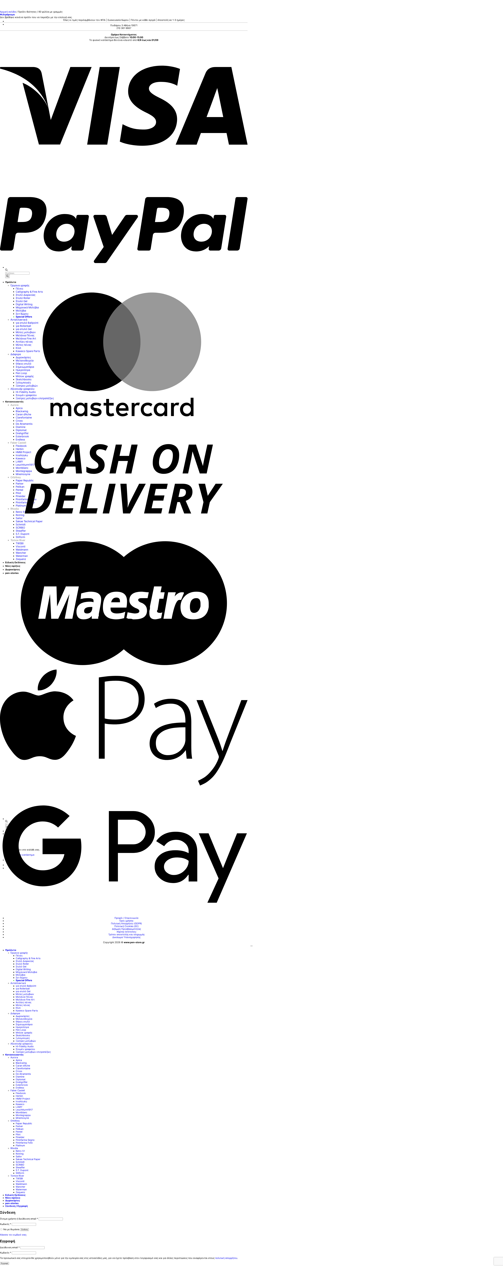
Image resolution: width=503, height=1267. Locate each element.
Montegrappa (23, 1115)
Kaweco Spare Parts (27, 1010)
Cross (19, 1071)
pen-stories (12, 1203)
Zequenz (20, 1192)
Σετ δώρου (21, 977)
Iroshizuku (21, 1101)
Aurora (14, 1057)
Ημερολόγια (22, 1027)
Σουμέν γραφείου (25, 1049)
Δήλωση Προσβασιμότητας (126, 929)
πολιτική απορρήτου (226, 1258)
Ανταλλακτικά (18, 983)
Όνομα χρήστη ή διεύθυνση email (19, 1218)
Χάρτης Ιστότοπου (126, 931)
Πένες (19, 955)
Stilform (20, 1173)
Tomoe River (17, 1175)
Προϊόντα (10, 950)
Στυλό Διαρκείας (25, 961)
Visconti (20, 1181)
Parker (19, 1126)
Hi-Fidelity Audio (25, 1046)
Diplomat (20, 1079)
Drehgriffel (21, 1082)
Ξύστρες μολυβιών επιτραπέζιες (33, 1052)
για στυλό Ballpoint (26, 985)
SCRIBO (20, 1164)
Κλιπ (18, 1007)
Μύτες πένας (23, 1005)
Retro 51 (20, 1151)
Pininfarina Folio (24, 1142)
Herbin (19, 1096)
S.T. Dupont (22, 1170)
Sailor (19, 1156)
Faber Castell (17, 1090)
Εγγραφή (4, 1263)
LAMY (19, 1107)
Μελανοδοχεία (24, 1018)
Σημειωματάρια (24, 1024)
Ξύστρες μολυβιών (26, 1040)
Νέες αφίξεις (12, 1197)
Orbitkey (15, 1120)
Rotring (20, 1153)
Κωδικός (5, 1224)
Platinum (20, 1145)
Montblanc (21, 1112)
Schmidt (20, 1162)
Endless (20, 1087)
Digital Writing (23, 969)
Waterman (21, 1189)
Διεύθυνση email (10, 1247)
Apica (19, 1060)
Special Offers (24, 980)
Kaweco (20, 1104)
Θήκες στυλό (23, 1021)
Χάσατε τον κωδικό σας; (13, 1234)
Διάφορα (15, 1013)
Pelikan (19, 1129)
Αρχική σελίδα (8, 11)
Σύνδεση (24, 1230)
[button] (7, 14)
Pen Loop (21, 1029)
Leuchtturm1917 (24, 1109)
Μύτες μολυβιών (25, 994)
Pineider (20, 1137)
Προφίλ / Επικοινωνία (126, 918)
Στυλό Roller (22, 963)
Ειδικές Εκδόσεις (15, 1195)
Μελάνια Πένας (24, 996)
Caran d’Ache (23, 1065)
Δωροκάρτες (22, 1016)
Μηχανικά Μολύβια (26, 972)
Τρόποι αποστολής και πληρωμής (126, 934)
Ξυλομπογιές (23, 1038)
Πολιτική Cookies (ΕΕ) (126, 926)
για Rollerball (23, 988)
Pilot (18, 1134)
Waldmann (21, 1184)
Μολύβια (20, 974)
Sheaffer (20, 1167)
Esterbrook (22, 1085)
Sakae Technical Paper (28, 1159)
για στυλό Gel (23, 991)
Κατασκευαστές (14, 1054)
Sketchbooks (23, 1035)
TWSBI (19, 1178)
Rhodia (14, 1148)
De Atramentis (23, 1074)
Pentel (19, 1131)
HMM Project (23, 1098)
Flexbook (21, 1093)
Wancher (20, 1186)
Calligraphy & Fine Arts (28, 958)
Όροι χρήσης (126, 920)
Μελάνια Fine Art (25, 999)
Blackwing (21, 1063)
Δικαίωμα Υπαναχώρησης (126, 937)
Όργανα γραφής (19, 952)
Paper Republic (24, 1123)
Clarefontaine (23, 1068)
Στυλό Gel (21, 966)
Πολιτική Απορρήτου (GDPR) (126, 923)
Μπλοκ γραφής (24, 1032)
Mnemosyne (22, 1118)
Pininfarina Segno (25, 1140)
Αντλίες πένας (23, 1002)
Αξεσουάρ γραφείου (21, 1043)
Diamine (20, 1076)
